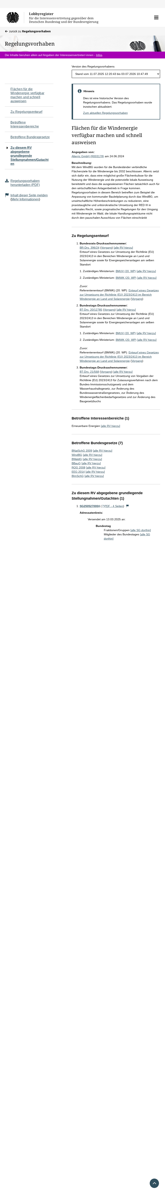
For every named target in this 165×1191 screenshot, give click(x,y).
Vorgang (106, 247)
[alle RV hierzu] (123, 247)
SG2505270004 (90, 506)
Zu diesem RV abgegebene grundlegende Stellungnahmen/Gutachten (29, 155)
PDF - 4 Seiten (113, 506)
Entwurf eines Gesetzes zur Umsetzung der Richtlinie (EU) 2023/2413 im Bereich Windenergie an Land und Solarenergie (119, 294)
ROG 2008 (78, 467)
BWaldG (77, 459)
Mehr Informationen (25, 199)
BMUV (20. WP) (126, 271)
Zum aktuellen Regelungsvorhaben (105, 112)
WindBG (77, 454)
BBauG (76, 463)
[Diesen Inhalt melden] (127, 506)
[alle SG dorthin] (140, 530)
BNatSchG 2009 (82, 450)
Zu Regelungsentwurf (26, 111)
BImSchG (78, 476)
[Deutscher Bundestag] (15, 17)
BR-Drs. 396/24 (89, 247)
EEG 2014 (78, 471)
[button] (156, 17)
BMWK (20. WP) (126, 277)
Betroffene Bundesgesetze (30, 137)
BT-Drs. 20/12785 (91, 309)
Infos (99, 55)
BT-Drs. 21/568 (89, 371)
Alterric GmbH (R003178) (88, 156)
